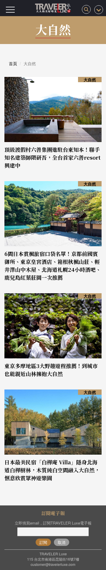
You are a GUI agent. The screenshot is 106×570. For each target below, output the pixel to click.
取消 (61, 542)
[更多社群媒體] (98, 9)
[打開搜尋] (86, 9)
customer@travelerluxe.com (53, 564)
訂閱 (43, 542)
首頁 (13, 63)
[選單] (10, 9)
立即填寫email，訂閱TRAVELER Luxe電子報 (53, 523)
